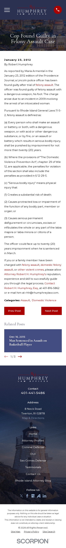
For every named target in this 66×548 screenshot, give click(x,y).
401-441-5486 (33, 393)
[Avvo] (38, 496)
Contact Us (33, 474)
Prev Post (14, 310)
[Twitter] (21, 496)
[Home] (32, 10)
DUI (33, 454)
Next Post (51, 310)
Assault (25, 300)
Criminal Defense (33, 447)
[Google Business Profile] (33, 496)
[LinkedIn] (44, 496)
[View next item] (20, 357)
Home (33, 433)
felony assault (44, 84)
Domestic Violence (44, 300)
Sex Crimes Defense (33, 460)
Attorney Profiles (33, 440)
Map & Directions (33, 418)
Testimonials (33, 467)
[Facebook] (27, 496)
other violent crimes (31, 269)
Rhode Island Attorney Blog (33, 480)
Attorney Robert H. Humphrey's (25, 274)
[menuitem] (15, 532)
